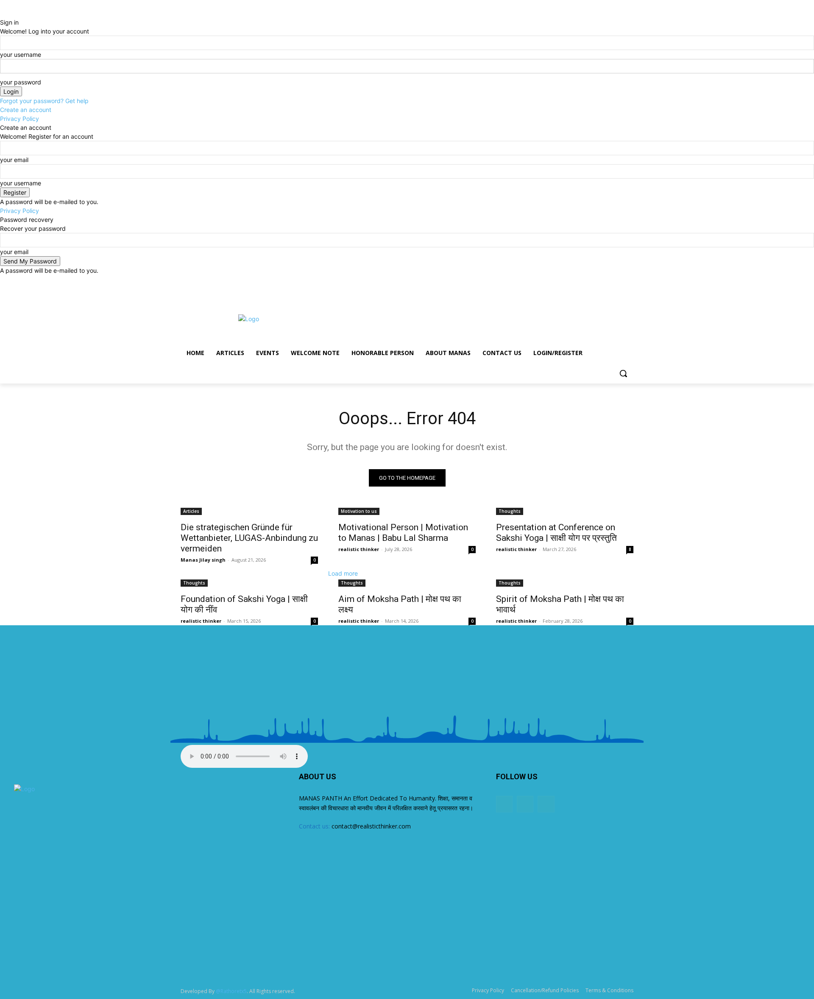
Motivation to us (359, 511)
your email (14, 159)
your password (20, 82)
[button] (623, 373)
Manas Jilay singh (203, 560)
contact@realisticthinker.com (371, 826)
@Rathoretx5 (231, 991)
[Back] (2, 13)
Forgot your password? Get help (44, 100)
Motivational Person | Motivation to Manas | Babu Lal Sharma (403, 532)
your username (20, 54)
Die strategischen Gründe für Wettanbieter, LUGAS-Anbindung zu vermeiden (249, 538)
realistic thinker (358, 549)
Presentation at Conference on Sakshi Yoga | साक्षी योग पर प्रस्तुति (556, 532)
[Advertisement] (470, 318)
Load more (343, 573)
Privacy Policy (19, 118)
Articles (191, 511)
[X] (617, 281)
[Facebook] (605, 281)
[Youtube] (628, 281)
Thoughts (510, 511)
